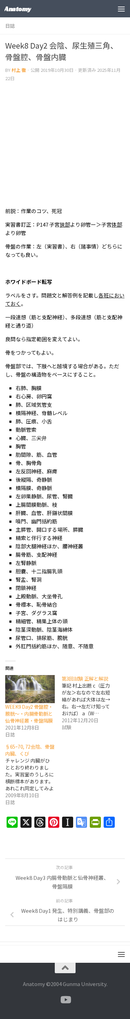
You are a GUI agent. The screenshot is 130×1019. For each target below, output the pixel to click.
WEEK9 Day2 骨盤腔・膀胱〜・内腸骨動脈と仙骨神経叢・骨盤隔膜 (29, 713)
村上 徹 (18, 70)
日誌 (10, 25)
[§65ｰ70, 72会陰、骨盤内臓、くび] (33, 774)
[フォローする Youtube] (65, 1000)
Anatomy (18, 9)
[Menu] (121, 8)
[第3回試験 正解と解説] (90, 703)
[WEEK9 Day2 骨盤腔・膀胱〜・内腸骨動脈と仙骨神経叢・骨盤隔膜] (30, 689)
